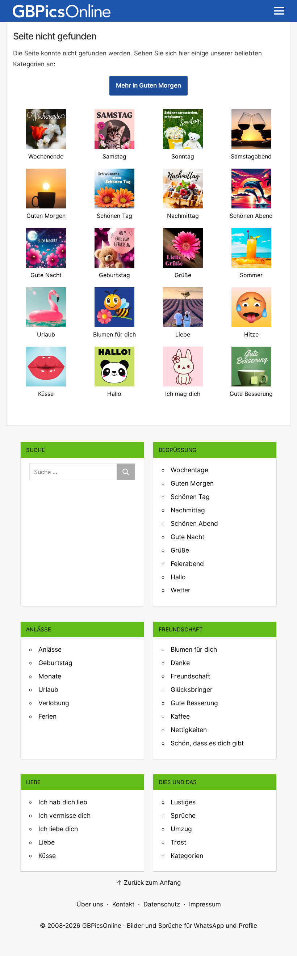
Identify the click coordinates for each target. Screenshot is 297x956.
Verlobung (53, 703)
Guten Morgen (192, 483)
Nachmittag (188, 510)
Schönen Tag (190, 496)
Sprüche (183, 815)
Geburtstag (55, 663)
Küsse (47, 855)
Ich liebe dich (58, 829)
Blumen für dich (194, 649)
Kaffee (180, 716)
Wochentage (189, 470)
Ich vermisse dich (64, 815)
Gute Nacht (187, 537)
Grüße (180, 550)
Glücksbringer (192, 689)
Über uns (89, 904)
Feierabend (187, 563)
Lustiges (183, 802)
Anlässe (50, 649)
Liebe (46, 842)
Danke (180, 663)
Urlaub (48, 689)
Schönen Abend (194, 523)
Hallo (178, 577)
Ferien (47, 716)
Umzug (181, 829)
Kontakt (123, 904)
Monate (49, 676)
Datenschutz (161, 904)
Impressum (205, 904)
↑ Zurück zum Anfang (148, 882)
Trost (178, 842)
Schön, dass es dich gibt (207, 743)
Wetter (181, 590)
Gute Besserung (194, 703)
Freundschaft (190, 676)
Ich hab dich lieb (62, 802)
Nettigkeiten (189, 729)
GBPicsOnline (101, 925)
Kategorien (187, 855)
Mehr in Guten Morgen (148, 85)
